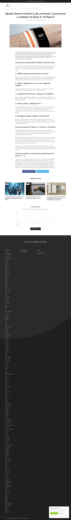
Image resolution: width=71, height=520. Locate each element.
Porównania (7, 423)
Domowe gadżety (8, 311)
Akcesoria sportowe (8, 254)
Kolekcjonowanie (8, 356)
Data (6, 305)
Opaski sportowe (8, 405)
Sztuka (6, 466)
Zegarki (6, 501)
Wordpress (7, 488)
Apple (6, 270)
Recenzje (6, 443)
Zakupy (6, 496)
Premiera (6, 431)
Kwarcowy (7, 366)
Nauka (6, 395)
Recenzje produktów (8, 445)
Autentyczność (7, 276)
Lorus (6, 370)
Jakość (6, 354)
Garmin (6, 333)
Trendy (6, 476)
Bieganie (6, 279)
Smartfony (7, 452)
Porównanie (7, 427)
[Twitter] (23, 252)
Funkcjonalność (7, 327)
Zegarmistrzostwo (8, 505)
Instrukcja (6, 346)
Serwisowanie (7, 446)
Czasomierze (7, 301)
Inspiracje (6, 344)
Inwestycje (7, 350)
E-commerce (7, 315)
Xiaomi (6, 494)
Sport (6, 456)
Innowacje (7, 342)
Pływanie (6, 413)
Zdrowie (6, 498)
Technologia (7, 472)
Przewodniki (7, 439)
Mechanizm (7, 382)
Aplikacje (6, 268)
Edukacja (6, 317)
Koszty (6, 364)
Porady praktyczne (8, 421)
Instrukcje (6, 348)
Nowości (6, 397)
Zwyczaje (6, 511)
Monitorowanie (7, 391)
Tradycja (6, 474)
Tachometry (7, 468)
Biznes (6, 281)
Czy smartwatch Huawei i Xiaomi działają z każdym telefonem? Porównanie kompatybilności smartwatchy (56, 198)
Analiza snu (7, 266)
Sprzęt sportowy (8, 460)
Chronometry (7, 297)
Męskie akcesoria (8, 386)
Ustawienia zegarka (8, 482)
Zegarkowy (30, 19)
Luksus (6, 372)
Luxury (6, 376)
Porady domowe (8, 419)
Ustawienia (7, 480)
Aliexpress (7, 260)
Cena (6, 293)
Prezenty (6, 435)
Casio (6, 287)
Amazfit (6, 264)
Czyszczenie (7, 303)
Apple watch (7, 274)
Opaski (6, 401)
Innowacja (7, 340)
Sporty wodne (7, 458)
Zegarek (6, 500)
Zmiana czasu (7, 509)
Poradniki (6, 415)
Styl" (6, 464)
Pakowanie (7, 407)
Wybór (6, 490)
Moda (6, 389)
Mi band (6, 388)
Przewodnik (7, 437)
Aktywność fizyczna (8, 258)
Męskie (6, 384)
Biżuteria (6, 283)
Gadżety (6, 331)
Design (6, 307)
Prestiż (6, 433)
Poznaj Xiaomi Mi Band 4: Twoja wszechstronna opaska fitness (33, 197)
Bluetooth (6, 285)
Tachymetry (7, 470)
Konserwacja (7, 360)
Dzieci (6, 313)
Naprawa (6, 393)
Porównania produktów (9, 425)
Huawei (6, 338)
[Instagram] (24, 252)
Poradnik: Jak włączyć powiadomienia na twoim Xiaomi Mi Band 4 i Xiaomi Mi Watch (14, 198)
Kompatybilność (7, 358)
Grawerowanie (7, 334)
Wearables (7, 484)
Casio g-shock (7, 291)
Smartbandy (7, 450)
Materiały (6, 380)
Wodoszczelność (8, 486)
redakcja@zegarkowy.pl (41, 253)
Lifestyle (6, 368)
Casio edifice (7, 289)
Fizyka (6, 325)
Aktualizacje (7, 256)
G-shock (6, 329)
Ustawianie (7, 478)
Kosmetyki (7, 362)
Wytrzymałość (7, 492)
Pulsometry (7, 441)
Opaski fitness (7, 403)
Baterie (6, 278)
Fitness (6, 323)
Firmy (6, 321)
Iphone (6, 352)
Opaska (34, 19)
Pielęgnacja (7, 409)
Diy (5, 309)
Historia (6, 336)
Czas (6, 299)
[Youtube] (26, 252)
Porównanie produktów (9, 429)
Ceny (6, 295)
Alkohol (6, 262)
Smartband (7, 448)
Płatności (6, 411)
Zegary (6, 507)
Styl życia (6, 462)
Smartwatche (7, 454)
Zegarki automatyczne (9, 503)
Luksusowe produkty (8, 374)
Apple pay (7, 272)
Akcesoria (7, 252)
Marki (6, 378)
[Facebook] (21, 252)
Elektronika (7, 319)
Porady (6, 417)
